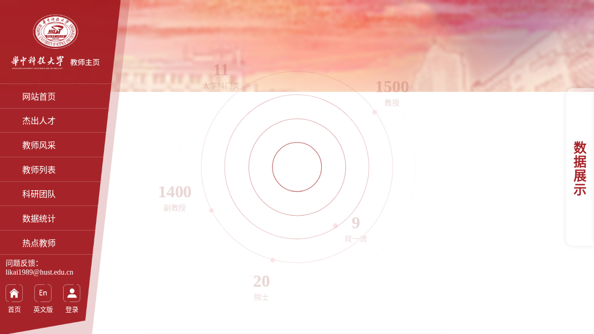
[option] (297, 167)
